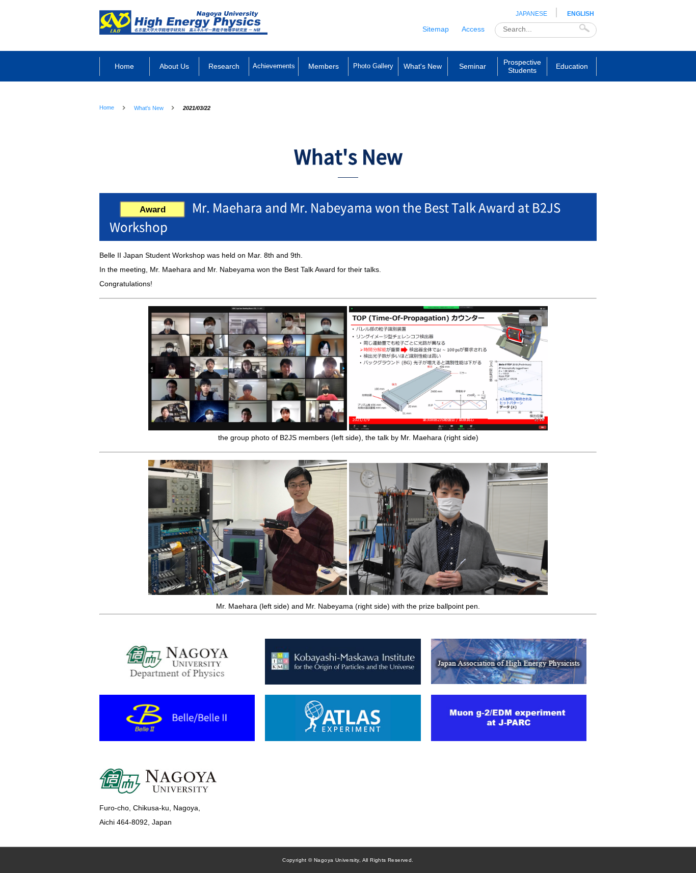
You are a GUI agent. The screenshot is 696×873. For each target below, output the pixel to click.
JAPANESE (531, 13)
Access (473, 29)
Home (106, 107)
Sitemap (435, 29)
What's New (149, 108)
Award (153, 209)
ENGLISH (580, 13)
